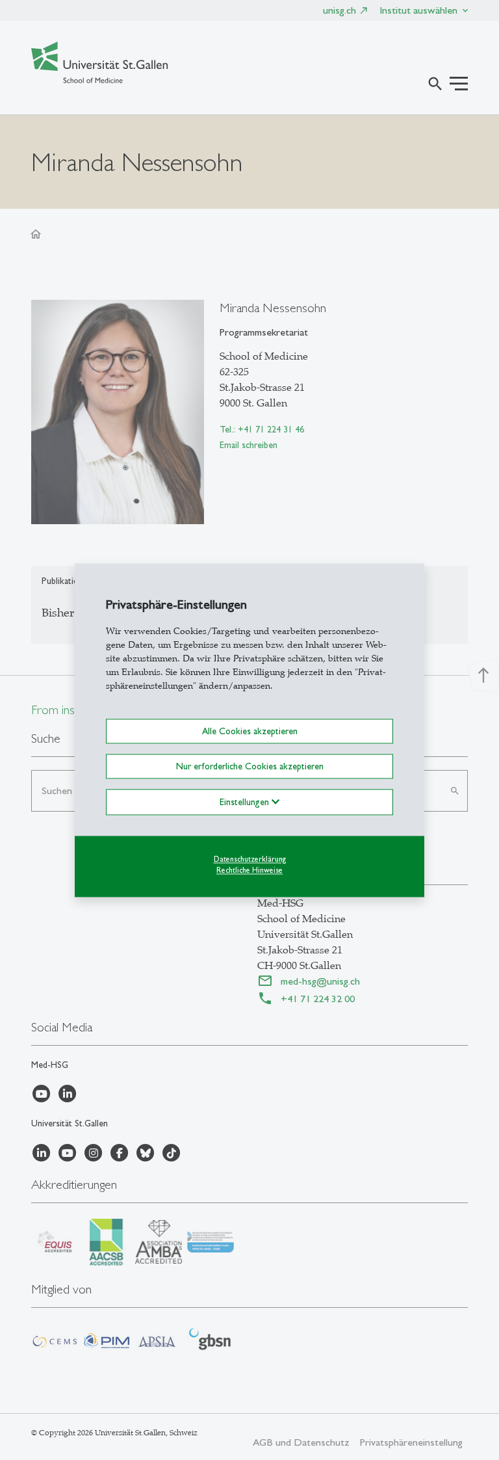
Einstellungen (246, 802)
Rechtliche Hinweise (249, 870)
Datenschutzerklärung (250, 859)
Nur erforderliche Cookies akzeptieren (250, 766)
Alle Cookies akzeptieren (250, 731)
